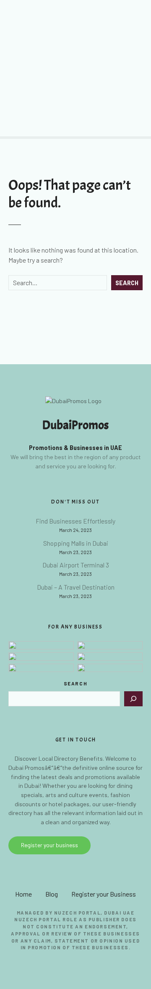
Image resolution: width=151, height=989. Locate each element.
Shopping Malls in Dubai (75, 543)
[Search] (133, 698)
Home (23, 894)
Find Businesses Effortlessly (75, 521)
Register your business (49, 844)
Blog (51, 894)
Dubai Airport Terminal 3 (75, 565)
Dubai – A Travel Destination (76, 587)
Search (126, 282)
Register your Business (103, 894)
